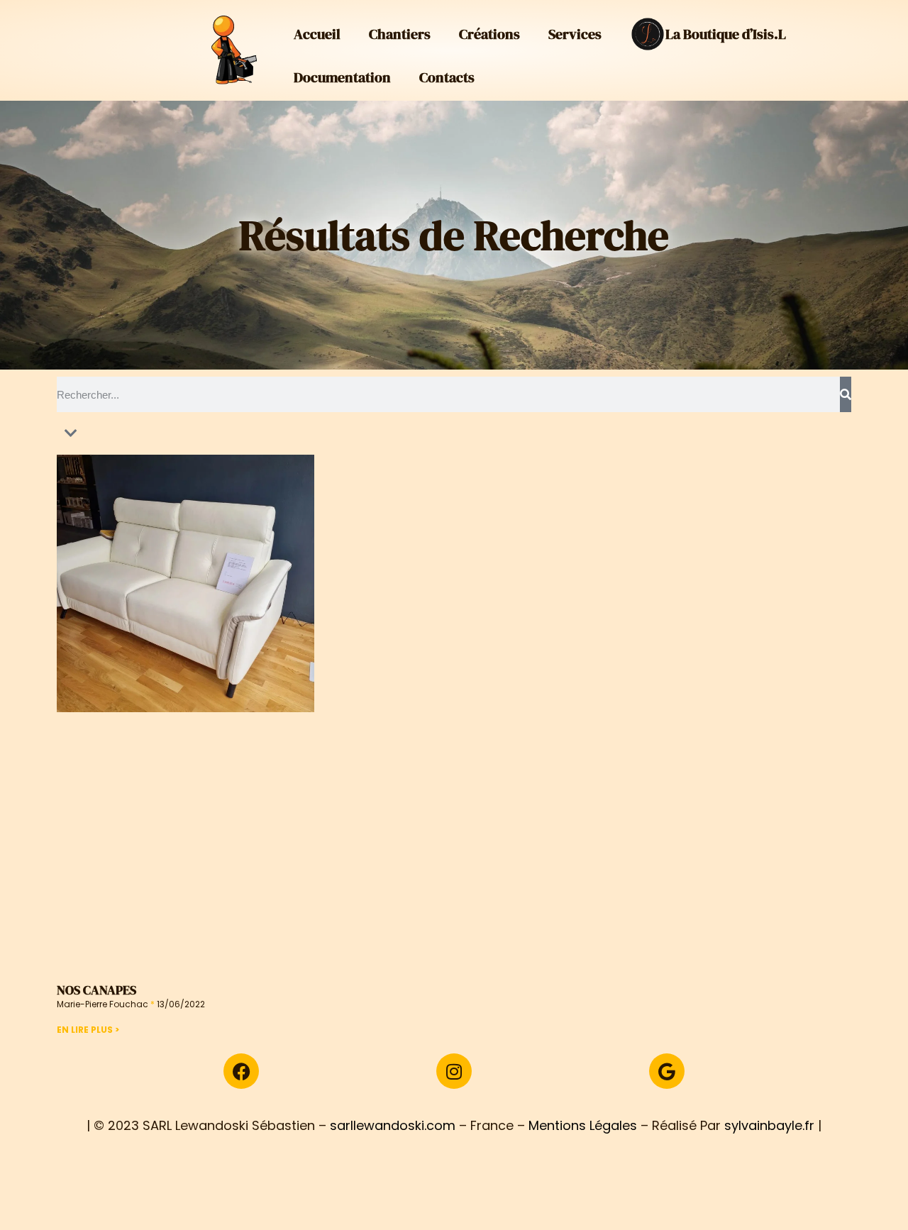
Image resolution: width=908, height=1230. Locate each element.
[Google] (667, 1071)
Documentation (342, 77)
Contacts (447, 77)
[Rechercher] (845, 394)
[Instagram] (454, 1071)
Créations (489, 34)
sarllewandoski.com (392, 1125)
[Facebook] (241, 1071)
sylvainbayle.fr (769, 1125)
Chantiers (400, 34)
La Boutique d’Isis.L (725, 34)
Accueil (317, 34)
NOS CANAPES (96, 990)
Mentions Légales (582, 1125)
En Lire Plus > (88, 1030)
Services (575, 34)
